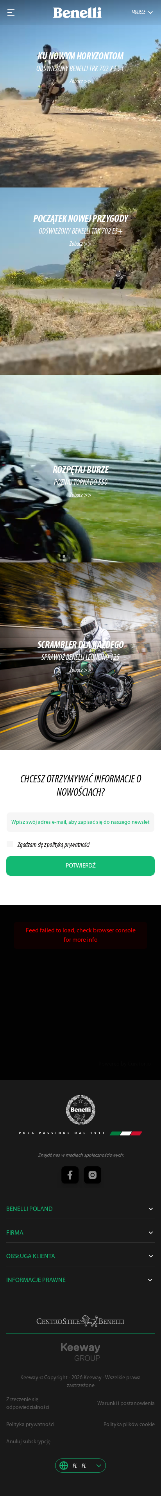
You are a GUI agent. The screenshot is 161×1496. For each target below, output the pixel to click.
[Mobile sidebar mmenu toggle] (11, 12)
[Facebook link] (69, 1175)
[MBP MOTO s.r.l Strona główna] (77, 13)
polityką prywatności (68, 845)
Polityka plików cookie (129, 1425)
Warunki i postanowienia (126, 1404)
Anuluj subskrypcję (28, 1442)
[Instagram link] (91, 1175)
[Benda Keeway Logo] (80, 1110)
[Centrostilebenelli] (80, 1321)
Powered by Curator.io (124, 1064)
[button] (80, 1466)
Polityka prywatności (30, 1425)
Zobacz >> (80, 82)
